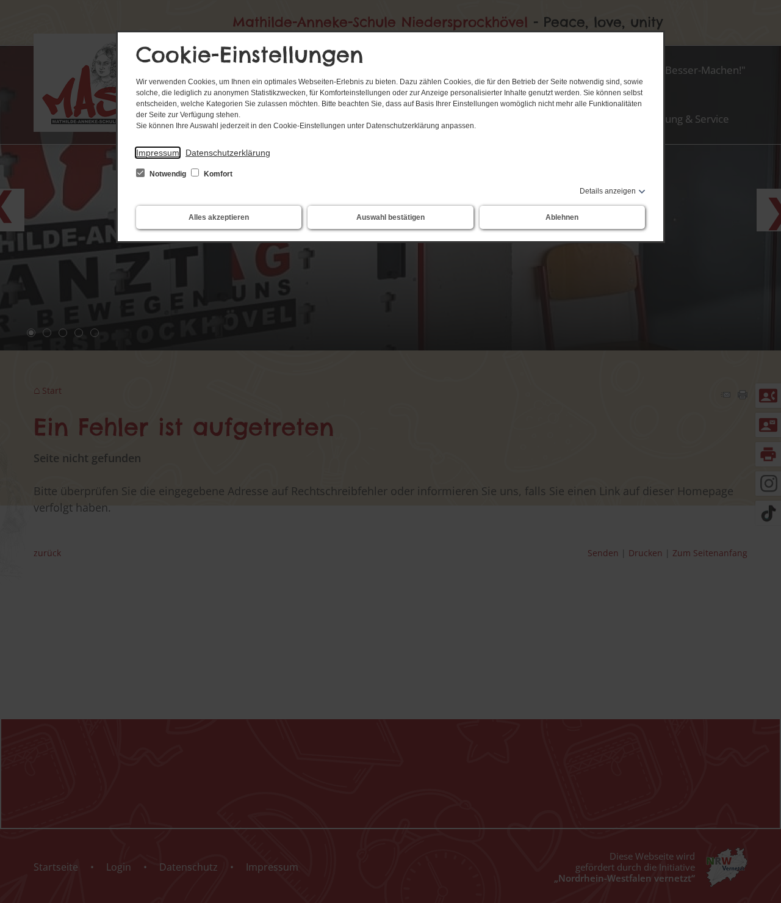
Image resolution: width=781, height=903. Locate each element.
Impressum (157, 153)
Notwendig (168, 174)
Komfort (217, 174)
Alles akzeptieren (219, 217)
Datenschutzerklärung (227, 153)
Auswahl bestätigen (390, 217)
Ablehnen (561, 217)
